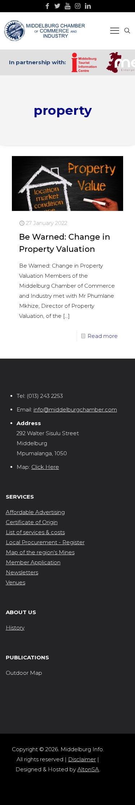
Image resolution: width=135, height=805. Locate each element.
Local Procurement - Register (45, 542)
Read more (102, 336)
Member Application (33, 562)
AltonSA (88, 769)
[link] (84, 62)
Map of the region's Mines (40, 552)
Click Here (45, 466)
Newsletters (22, 572)
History (15, 627)
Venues (15, 582)
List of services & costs (35, 532)
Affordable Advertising (35, 512)
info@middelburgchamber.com (75, 409)
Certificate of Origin (32, 522)
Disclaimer (82, 759)
